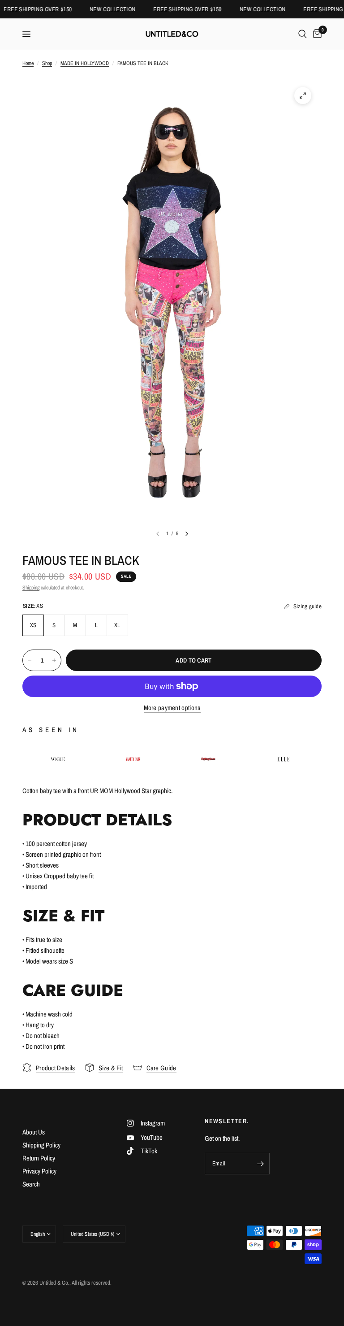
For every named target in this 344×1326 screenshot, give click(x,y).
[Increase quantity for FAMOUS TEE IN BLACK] (54, 660)
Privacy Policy (39, 1171)
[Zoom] (302, 95)
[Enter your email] (261, 1163)
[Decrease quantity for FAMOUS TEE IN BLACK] (29, 660)
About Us (33, 1132)
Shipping (30, 587)
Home (28, 63)
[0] (316, 34)
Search (31, 1184)
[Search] (302, 34)
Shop (47, 63)
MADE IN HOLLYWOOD (84, 63)
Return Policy (38, 1158)
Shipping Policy (41, 1145)
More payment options (172, 707)
